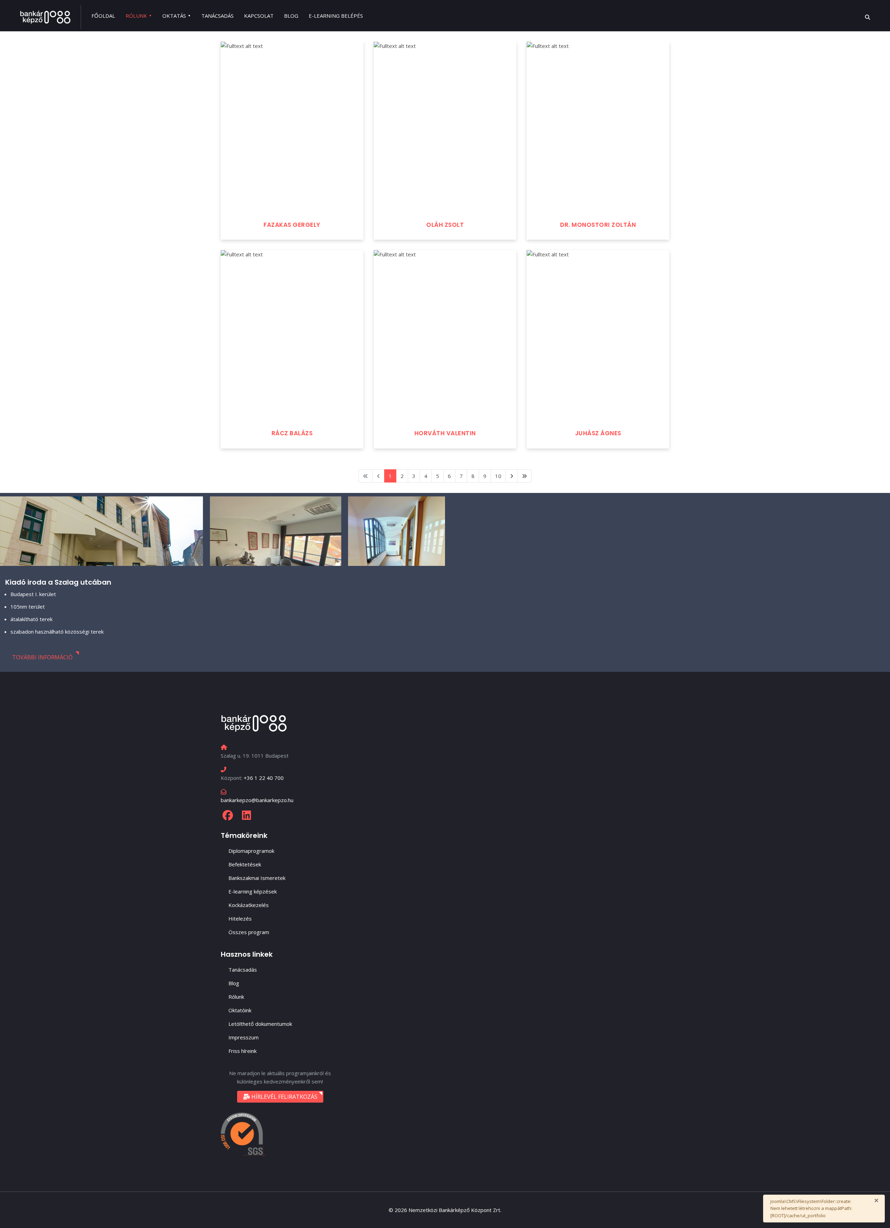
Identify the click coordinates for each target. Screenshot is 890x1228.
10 (498, 475)
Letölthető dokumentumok (260, 1023)
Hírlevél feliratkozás (283, 1097)
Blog (291, 15)
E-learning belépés (336, 15)
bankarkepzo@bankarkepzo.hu (257, 800)
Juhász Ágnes (598, 433)
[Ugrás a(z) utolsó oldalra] (524, 476)
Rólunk (136, 15)
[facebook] (228, 815)
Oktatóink (239, 1010)
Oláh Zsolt (445, 225)
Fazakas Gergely (292, 225)
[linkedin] (246, 815)
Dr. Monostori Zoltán (598, 225)
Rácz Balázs (292, 433)
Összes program (248, 932)
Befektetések (244, 864)
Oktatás (174, 15)
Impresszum (243, 1037)
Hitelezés (240, 918)
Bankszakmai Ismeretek (256, 877)
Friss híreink (242, 1050)
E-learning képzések (252, 891)
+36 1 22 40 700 (264, 777)
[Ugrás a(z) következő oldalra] (511, 476)
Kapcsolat (259, 15)
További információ (42, 657)
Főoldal (103, 15)
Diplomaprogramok (251, 850)
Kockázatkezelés (248, 904)
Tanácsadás (217, 15)
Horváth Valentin (445, 433)
